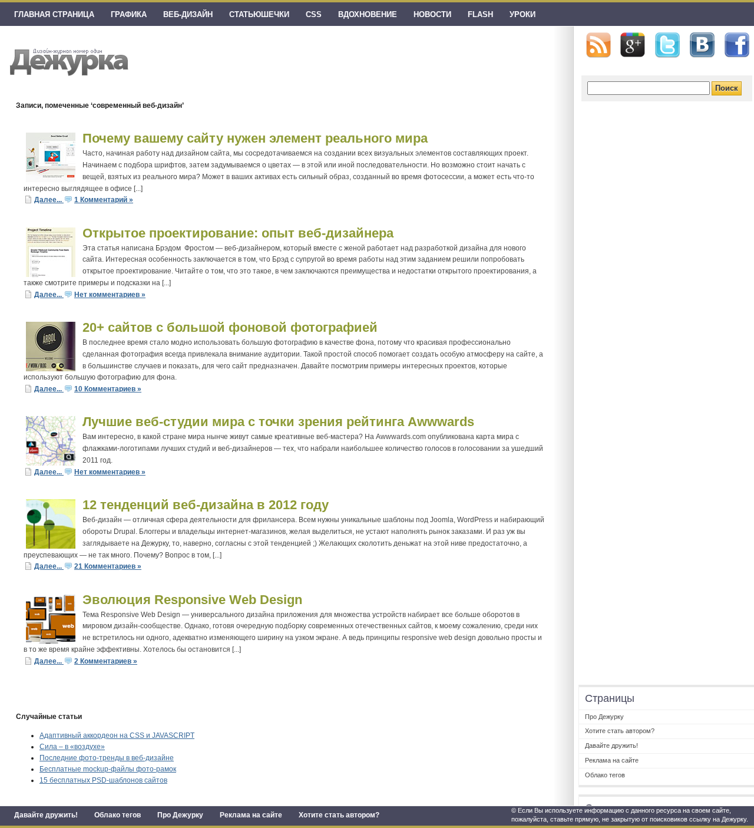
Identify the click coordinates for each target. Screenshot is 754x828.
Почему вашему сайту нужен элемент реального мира (255, 138)
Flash (480, 14)
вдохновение (367, 14)
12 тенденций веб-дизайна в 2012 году (205, 504)
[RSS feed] (598, 45)
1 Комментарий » (103, 200)
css (314, 14)
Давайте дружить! (46, 815)
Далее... (49, 200)
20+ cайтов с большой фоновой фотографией (230, 327)
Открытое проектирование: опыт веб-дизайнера (237, 233)
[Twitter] (667, 45)
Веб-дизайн (188, 14)
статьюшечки (259, 14)
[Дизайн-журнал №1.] (67, 60)
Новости (432, 14)
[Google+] (632, 44)
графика (129, 14)
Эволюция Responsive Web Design (192, 599)
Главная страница (54, 14)
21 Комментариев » (107, 566)
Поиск (726, 88)
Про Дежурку (180, 815)
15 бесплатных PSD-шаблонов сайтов (103, 780)
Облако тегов (117, 815)
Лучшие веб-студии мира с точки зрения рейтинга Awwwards (278, 421)
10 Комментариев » (107, 389)
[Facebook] (737, 45)
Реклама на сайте (251, 815)
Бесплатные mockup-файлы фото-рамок (107, 769)
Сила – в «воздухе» (72, 747)
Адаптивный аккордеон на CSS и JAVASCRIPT (116, 735)
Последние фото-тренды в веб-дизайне (106, 758)
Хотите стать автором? (339, 815)
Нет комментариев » (109, 295)
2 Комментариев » (105, 661)
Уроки (522, 14)
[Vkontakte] (702, 45)
